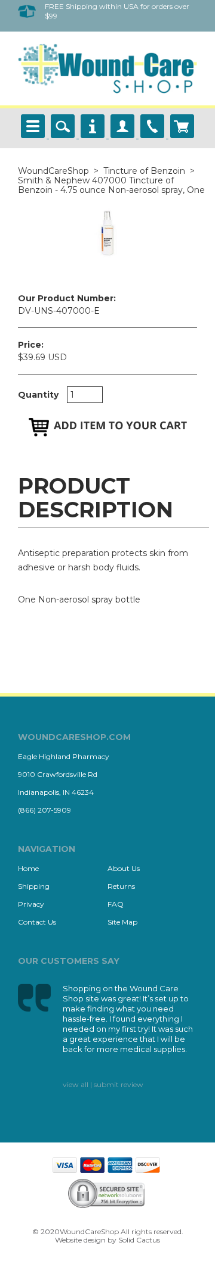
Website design (80, 1239)
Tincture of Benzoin (144, 171)
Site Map (122, 921)
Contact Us (37, 921)
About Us (124, 868)
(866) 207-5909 (44, 810)
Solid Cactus (139, 1239)
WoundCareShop (53, 171)
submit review (118, 1084)
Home (28, 868)
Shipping (34, 886)
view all (75, 1084)
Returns (121, 886)
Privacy (31, 904)
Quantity (38, 394)
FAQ (116, 904)
